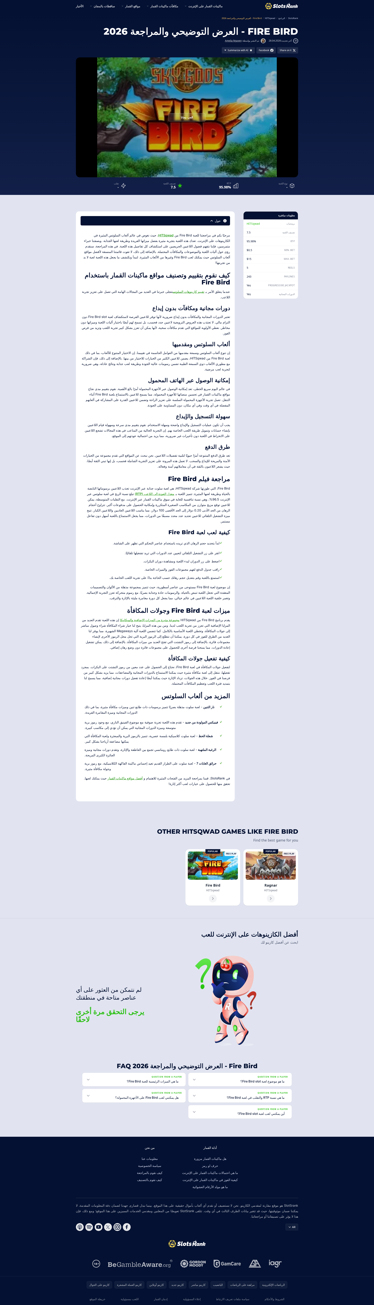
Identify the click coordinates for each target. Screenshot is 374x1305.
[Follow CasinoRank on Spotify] (89, 1227)
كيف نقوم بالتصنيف (149, 1180)
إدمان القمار (161, 1299)
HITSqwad (253, 223)
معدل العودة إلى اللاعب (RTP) (154, 494)
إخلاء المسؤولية (192, 1299)
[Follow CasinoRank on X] (108, 1227)
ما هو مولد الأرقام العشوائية (210, 1187)
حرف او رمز (210, 1166)
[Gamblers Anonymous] (255, 1264)
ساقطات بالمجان (104, 6)
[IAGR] (275, 1264)
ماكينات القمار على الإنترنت (205, 6)
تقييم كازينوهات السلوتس (188, 292)
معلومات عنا (150, 1159)
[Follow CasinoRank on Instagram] (117, 1227)
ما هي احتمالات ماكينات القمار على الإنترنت (210, 1173)
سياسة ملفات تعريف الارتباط (232, 1299)
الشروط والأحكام (274, 1299)
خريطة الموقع (97, 1299)
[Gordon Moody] (193, 1264)
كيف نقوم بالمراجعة (150, 1173)
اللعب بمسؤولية (130, 1299)
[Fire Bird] (212, 877)
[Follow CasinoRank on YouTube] (98, 1227)
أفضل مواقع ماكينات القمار (125, 778)
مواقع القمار (132, 6)
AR (294, 1227)
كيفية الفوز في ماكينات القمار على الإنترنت (210, 1180)
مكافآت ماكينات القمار (164, 6)
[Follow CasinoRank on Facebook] (127, 1227)
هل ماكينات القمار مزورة (210, 1159)
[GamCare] (227, 1264)
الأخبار (80, 6)
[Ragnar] (270, 877)
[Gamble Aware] (140, 1264)
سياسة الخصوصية (149, 1166)
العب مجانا (187, 117)
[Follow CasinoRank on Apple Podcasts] (80, 1227)
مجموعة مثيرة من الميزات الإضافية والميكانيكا (150, 620)
